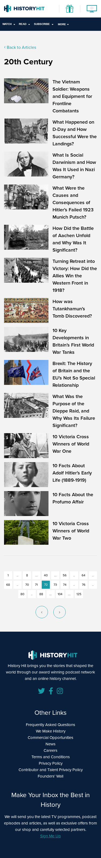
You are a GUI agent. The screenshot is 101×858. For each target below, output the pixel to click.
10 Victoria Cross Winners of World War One (71, 444)
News (50, 744)
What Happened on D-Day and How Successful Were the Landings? (75, 133)
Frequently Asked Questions (50, 725)
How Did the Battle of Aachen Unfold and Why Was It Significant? (73, 239)
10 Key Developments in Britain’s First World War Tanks (73, 341)
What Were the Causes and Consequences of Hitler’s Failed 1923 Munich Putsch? (73, 202)
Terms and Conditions (51, 757)
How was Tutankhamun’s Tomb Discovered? (72, 308)
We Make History (50, 731)
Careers (50, 750)
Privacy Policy (50, 763)
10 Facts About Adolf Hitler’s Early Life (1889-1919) (72, 473)
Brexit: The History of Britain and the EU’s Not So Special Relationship (74, 374)
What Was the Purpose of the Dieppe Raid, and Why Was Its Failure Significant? (74, 411)
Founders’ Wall (50, 776)
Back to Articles (21, 47)
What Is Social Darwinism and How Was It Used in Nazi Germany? (74, 166)
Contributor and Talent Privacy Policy (51, 770)
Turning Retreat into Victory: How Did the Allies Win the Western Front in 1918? (75, 276)
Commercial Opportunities (50, 738)
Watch (7, 24)
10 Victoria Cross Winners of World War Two (71, 531)
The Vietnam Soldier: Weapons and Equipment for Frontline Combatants (72, 96)
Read (22, 24)
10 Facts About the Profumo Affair (73, 498)
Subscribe (42, 24)
